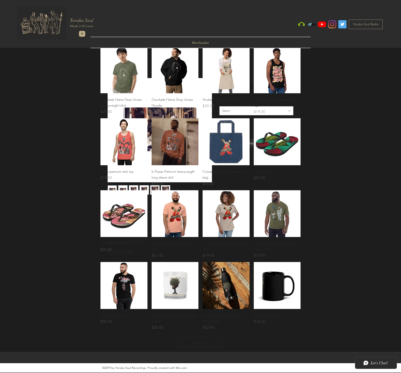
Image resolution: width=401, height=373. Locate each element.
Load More (200, 341)
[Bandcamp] (312, 24)
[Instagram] (332, 24)
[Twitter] (342, 24)
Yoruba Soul (81, 20)
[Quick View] (123, 70)
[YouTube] (322, 24)
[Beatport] (301, 24)
